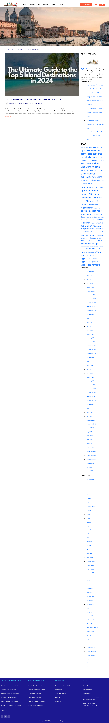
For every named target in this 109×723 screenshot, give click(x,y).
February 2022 (91, 420)
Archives (84, 268)
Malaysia (89, 553)
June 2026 (90, 275)
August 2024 (90, 357)
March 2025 (90, 334)
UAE (88, 639)
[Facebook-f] (2, 716)
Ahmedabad (90, 479)
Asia (88, 483)
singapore (89, 592)
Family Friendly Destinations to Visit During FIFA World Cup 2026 (95, 112)
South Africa (90, 596)
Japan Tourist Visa (93, 232)
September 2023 (91, 400)
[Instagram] (9, 716)
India (88, 538)
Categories (85, 475)
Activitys (85, 680)
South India (90, 600)
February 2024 (91, 381)
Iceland (89, 534)
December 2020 (91, 451)
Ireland (89, 545)
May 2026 (89, 279)
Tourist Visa (35, 49)
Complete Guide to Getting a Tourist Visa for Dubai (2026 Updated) (95, 100)
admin (12, 103)
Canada (89, 498)
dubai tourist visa (97, 214)
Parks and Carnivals (93, 573)
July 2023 (89, 408)
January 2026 (91, 295)
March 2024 (90, 377)
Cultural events (91, 506)
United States (91, 655)
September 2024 (91, 353)
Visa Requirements (90, 264)
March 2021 (90, 443)
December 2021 (91, 424)
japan (88, 549)
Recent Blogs (86, 81)
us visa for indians (94, 246)
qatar (88, 581)
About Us (46, 4)
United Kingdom (91, 651)
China (88, 502)
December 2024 (91, 346)
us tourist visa (86, 246)
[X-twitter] (5, 716)
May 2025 (89, 326)
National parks (91, 561)
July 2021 (89, 432)
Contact (54, 4)
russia (88, 584)
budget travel (98, 157)
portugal (89, 577)
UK (87, 643)
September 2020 (91, 459)
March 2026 (90, 287)
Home (24, 4)
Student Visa (90, 616)
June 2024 (90, 365)
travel (88, 240)
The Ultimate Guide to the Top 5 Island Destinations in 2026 (33, 99)
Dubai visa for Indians (89, 217)
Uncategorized (91, 647)
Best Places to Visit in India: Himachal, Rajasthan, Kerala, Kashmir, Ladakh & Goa (95, 89)
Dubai (88, 514)
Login (96, 4)
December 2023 (91, 389)
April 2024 (90, 373)
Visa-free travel (93, 252)
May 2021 (89, 439)
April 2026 (90, 283)
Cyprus (89, 510)
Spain (88, 608)
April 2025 (90, 330)
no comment (39, 103)
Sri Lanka (89, 612)
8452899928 (87, 4)
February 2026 (91, 291)
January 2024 (91, 385)
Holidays (32, 4)
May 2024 (89, 369)
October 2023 (91, 396)
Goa (88, 526)
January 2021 (91, 447)
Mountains (90, 557)
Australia (89, 487)
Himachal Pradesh (92, 530)
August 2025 (90, 314)
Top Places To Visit (23, 49)
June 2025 (90, 322)
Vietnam (89, 663)
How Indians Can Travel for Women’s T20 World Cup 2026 (95, 136)
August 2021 (90, 428)
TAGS (83, 144)
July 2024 (89, 361)
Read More (8, 116)
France (89, 522)
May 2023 (89, 416)
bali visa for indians (84, 147)
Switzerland (90, 620)
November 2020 (91, 455)
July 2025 (89, 318)
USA (88, 659)
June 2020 (90, 471)
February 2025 (91, 338)
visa (89, 252)
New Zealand (90, 569)
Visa (39, 4)
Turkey (89, 635)
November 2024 (91, 349)
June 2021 (90, 436)
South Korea (90, 604)
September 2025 (91, 310)
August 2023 (90, 404)
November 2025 (91, 303)
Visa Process (97, 262)
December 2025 (91, 299)
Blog (61, 4)
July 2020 (89, 467)
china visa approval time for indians (92, 190)
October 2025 (91, 306)
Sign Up (102, 4)
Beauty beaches (91, 491)
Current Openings (92, 705)
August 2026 (90, 271)
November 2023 (91, 393)
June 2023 (90, 412)
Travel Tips (93, 243)
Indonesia (89, 541)
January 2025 (91, 342)
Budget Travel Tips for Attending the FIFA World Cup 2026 (95, 124)
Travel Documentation (93, 240)
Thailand (89, 624)
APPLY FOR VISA (88, 54)
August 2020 (90, 463)
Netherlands (90, 565)
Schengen (89, 588)
